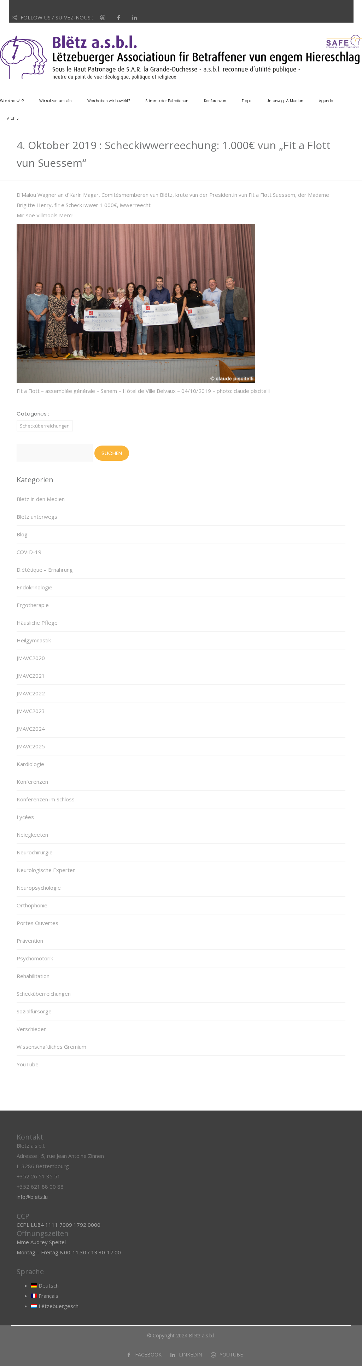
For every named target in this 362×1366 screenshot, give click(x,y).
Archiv (12, 118)
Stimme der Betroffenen (167, 101)
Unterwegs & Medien (285, 101)
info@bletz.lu (32, 1196)
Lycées (25, 816)
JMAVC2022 (31, 693)
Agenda (326, 101)
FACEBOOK (148, 1354)
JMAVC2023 (31, 710)
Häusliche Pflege (37, 622)
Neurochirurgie (35, 852)
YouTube (28, 1064)
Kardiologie (30, 763)
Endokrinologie (34, 587)
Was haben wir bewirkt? (108, 101)
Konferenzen (215, 101)
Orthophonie (32, 905)
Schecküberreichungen (45, 426)
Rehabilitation (33, 975)
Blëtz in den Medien (41, 498)
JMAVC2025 (31, 746)
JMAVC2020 (31, 657)
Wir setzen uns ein (55, 101)
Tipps (246, 101)
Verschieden (32, 1028)
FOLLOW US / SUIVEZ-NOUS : (57, 17)
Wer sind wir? (12, 101)
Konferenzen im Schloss (46, 799)
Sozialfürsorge (34, 1011)
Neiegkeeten (32, 834)
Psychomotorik (35, 958)
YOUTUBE (231, 1354)
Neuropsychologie (39, 887)
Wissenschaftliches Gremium (51, 1046)
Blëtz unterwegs (37, 516)
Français (47, 1295)
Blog (22, 534)
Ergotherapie (33, 604)
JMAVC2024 (31, 728)
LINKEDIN (190, 1354)
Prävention (30, 940)
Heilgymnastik (34, 640)
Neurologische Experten (46, 869)
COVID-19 (29, 551)
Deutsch (48, 1285)
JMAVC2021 (31, 675)
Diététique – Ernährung (45, 569)
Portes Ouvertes (37, 922)
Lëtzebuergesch (57, 1305)
